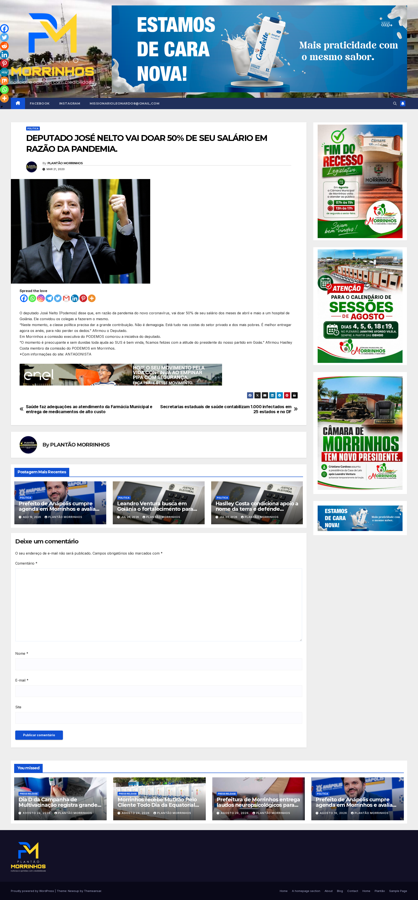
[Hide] (1, 106)
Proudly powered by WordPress (33, 891)
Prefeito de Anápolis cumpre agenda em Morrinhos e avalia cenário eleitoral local (57, 509)
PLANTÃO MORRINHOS (65, 163)
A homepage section (306, 891)
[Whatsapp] (32, 298)
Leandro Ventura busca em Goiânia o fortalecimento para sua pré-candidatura (155, 509)
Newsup (73, 891)
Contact (352, 891)
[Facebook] (24, 298)
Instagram (69, 103)
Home (284, 891)
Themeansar (92, 891)
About (329, 891)
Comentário (26, 563)
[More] (92, 298)
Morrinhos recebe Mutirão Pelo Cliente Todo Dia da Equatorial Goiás (157, 805)
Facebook (40, 103)
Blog (340, 891)
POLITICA (33, 128)
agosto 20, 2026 (235, 813)
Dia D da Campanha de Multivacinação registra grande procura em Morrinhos (58, 805)
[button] (395, 103)
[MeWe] (4, 72)
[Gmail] (66, 298)
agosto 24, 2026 (37, 813)
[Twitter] (58, 298)
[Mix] (4, 80)
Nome (21, 653)
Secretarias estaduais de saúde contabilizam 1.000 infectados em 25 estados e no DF (226, 409)
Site (18, 707)
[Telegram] (49, 298)
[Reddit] (4, 46)
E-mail (22, 680)
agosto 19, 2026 (334, 813)
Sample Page (398, 891)
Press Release (29, 793)
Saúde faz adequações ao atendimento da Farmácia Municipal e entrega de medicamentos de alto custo (89, 409)
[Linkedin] (75, 298)
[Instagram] (41, 298)
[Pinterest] (83, 298)
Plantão (380, 891)
